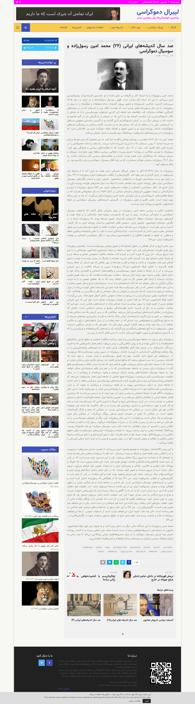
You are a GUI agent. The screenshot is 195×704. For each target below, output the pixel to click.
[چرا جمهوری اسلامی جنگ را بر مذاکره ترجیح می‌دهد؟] (50, 230)
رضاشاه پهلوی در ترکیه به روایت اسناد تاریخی (50, 154)
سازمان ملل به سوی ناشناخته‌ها (31, 388)
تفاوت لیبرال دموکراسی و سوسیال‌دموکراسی (50, 133)
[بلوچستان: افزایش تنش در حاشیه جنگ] (50, 399)
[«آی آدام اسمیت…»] (31, 293)
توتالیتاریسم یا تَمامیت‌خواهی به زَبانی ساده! (96, 578)
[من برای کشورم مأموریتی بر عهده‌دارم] (50, 293)
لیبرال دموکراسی (158, 12)
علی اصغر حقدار (140, 551)
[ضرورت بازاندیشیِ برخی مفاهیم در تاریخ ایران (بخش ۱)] (31, 356)
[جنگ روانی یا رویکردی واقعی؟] (50, 379)
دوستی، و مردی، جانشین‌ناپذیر (31, 239)
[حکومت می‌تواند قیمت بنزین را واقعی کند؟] (40, 335)
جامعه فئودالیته (88, 547)
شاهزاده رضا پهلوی (95, 27)
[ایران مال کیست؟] (31, 124)
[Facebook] (49, 663)
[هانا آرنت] (31, 145)
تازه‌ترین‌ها (76, 27)
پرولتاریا (107, 547)
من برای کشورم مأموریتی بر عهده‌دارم (50, 303)
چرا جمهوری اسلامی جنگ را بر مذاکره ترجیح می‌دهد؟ (50, 240)
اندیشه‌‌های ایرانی (135, 547)
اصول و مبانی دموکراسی (31, 111)
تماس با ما (133, 2)
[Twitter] (42, 663)
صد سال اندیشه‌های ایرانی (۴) (86, 620)
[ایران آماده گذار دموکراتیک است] (31, 273)
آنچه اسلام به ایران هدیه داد (40, 89)
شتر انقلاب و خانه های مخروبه (40, 216)
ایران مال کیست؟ (33, 132)
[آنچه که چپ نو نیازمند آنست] (31, 252)
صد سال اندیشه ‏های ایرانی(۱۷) (122, 620)
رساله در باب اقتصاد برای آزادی (46, 516)
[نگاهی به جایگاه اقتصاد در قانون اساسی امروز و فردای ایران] (31, 165)
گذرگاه (173, 27)
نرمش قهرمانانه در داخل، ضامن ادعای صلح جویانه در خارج (153, 578)
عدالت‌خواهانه (153, 551)
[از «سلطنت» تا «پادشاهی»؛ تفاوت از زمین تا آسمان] (50, 101)
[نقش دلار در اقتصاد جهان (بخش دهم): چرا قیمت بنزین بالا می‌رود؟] (31, 399)
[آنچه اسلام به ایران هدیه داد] (40, 80)
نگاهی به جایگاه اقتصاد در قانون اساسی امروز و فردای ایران (31, 175)
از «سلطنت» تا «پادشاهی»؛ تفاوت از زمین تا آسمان (50, 112)
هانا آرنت (36, 153)
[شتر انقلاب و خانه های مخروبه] (40, 209)
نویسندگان (135, 27)
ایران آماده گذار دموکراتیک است (31, 282)
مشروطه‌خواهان (112, 551)
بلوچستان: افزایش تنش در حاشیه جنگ (50, 408)
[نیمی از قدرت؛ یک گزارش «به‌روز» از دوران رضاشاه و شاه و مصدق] (31, 422)
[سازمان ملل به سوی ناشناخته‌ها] (31, 379)
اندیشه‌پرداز (156, 547)
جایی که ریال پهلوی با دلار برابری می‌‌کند (40, 546)
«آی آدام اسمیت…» (32, 302)
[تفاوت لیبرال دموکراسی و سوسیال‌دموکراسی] (50, 124)
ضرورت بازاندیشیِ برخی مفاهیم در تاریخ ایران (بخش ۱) (31, 366)
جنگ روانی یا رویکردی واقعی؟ (50, 388)
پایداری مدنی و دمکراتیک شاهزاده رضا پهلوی (50, 175)
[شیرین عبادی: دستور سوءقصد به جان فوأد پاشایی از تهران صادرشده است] (50, 422)
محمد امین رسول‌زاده (126, 551)
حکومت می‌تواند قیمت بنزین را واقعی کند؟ (40, 342)
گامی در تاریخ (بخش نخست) (50, 282)
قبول (147, 701)
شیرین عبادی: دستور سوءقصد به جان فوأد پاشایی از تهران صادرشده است (50, 433)
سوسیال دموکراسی (166, 551)
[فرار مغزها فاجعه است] (50, 252)
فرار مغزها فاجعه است (50, 260)
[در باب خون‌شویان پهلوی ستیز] (50, 356)
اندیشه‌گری (146, 547)
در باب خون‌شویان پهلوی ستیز (50, 365)
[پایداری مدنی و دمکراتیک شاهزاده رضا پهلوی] (50, 165)
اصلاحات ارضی (167, 547)
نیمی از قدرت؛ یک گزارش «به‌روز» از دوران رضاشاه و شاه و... (31, 432)
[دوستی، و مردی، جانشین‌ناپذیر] (31, 230)
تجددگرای (98, 547)
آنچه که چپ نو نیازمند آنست (31, 261)
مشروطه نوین (117, 27)
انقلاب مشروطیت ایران (120, 547)
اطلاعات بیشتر (135, 701)
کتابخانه (63, 27)
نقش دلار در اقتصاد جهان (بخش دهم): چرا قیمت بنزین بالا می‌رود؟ (31, 409)
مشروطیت (101, 551)
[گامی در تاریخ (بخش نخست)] (50, 273)
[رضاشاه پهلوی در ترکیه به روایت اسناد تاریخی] (50, 145)
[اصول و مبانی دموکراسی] (31, 101)
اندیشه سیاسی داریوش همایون (158, 620)
